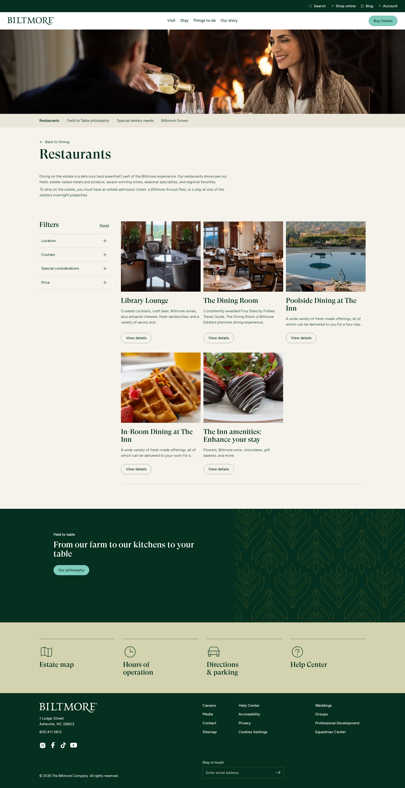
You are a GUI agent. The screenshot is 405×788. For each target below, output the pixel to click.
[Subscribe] (278, 773)
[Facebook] (53, 745)
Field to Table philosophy (88, 120)
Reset (104, 225)
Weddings (323, 705)
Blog (369, 6)
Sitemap (209, 732)
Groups (321, 714)
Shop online (346, 6)
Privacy (245, 723)
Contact (209, 723)
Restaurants (49, 120)
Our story (229, 20)
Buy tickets (383, 21)
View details (136, 338)
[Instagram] (43, 745)
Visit (171, 20)
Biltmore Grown (174, 120)
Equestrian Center (330, 732)
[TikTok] (63, 745)
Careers (209, 705)
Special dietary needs (135, 120)
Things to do (204, 20)
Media (207, 714)
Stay (184, 20)
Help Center (249, 705)
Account (390, 6)
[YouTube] (73, 745)
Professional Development (337, 723)
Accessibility (249, 714)
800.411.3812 (50, 732)
